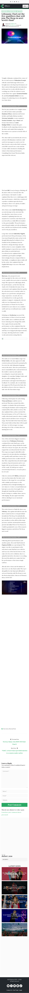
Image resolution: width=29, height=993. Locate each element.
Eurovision (6, 729)
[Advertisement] (14, 61)
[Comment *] (14, 787)
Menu (24, 6)
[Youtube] (8, 985)
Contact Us (9, 990)
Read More (14, 876)
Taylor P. (13, 23)
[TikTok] (18, 1)
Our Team (15, 990)
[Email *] (14, 795)
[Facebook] (11, 1)
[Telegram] (17, 1)
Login (20, 990)
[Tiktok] (20, 985)
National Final (12, 729)
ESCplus (11, 979)
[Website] (14, 800)
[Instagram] (12, 1)
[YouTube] (14, 1)
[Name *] (14, 791)
